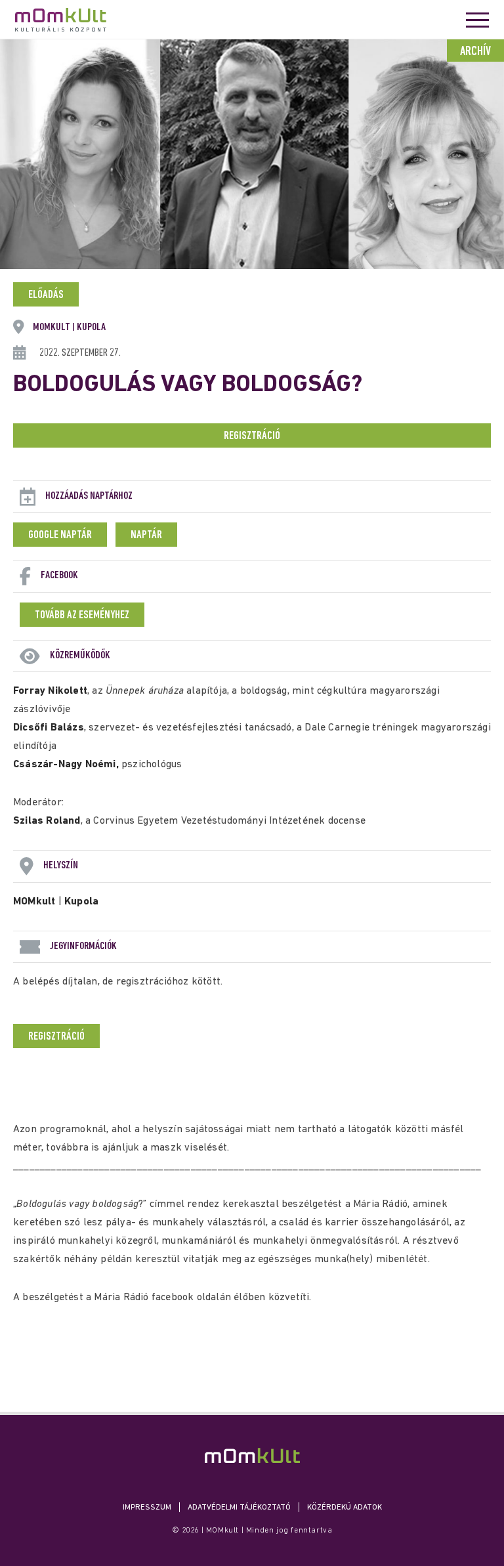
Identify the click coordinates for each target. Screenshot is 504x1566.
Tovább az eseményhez (82, 616)
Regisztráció (252, 436)
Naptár (146, 535)
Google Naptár (60, 535)
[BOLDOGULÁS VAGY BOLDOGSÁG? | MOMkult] (252, 1455)
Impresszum (147, 1508)
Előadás (46, 295)
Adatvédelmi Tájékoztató (239, 1508)
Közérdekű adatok (344, 1508)
